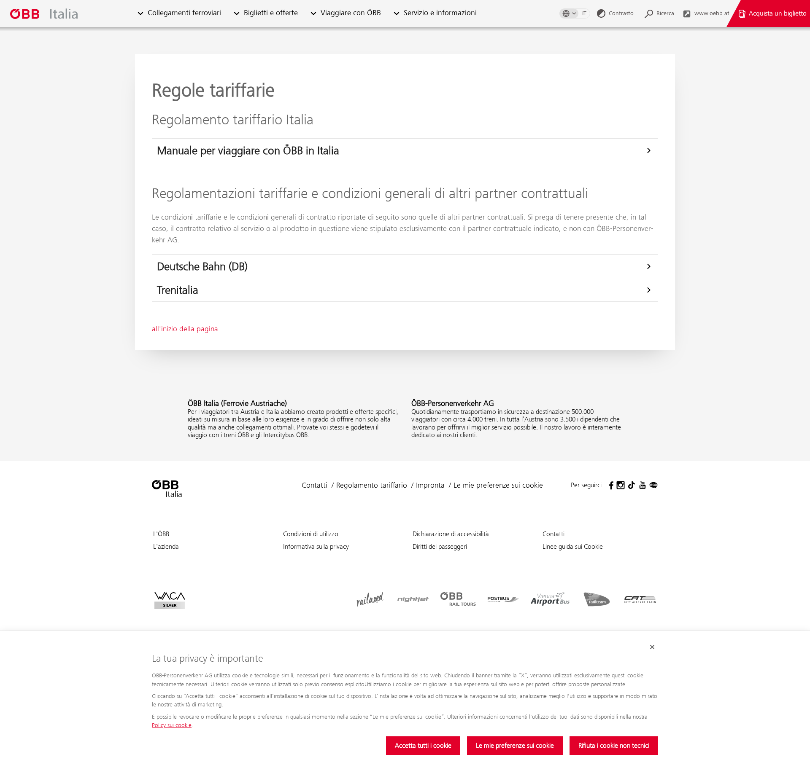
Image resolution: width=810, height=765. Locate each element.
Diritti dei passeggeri (440, 546)
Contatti (314, 485)
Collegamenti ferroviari (184, 13)
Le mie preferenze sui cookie (515, 745)
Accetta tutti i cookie (423, 745)
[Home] (69, 13)
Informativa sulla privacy (316, 546)
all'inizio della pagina (185, 329)
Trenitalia (177, 289)
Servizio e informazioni (440, 13)
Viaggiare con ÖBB (351, 13)
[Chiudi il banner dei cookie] (652, 647)
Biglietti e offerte (271, 13)
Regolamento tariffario (371, 485)
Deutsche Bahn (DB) (202, 266)
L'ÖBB (161, 534)
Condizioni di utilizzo (310, 534)
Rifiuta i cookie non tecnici (613, 745)
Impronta (430, 485)
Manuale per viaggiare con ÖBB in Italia (248, 150)
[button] (140, 13)
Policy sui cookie (172, 725)
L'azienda (166, 546)
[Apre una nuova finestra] (609, 485)
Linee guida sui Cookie (573, 546)
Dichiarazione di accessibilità (451, 534)
